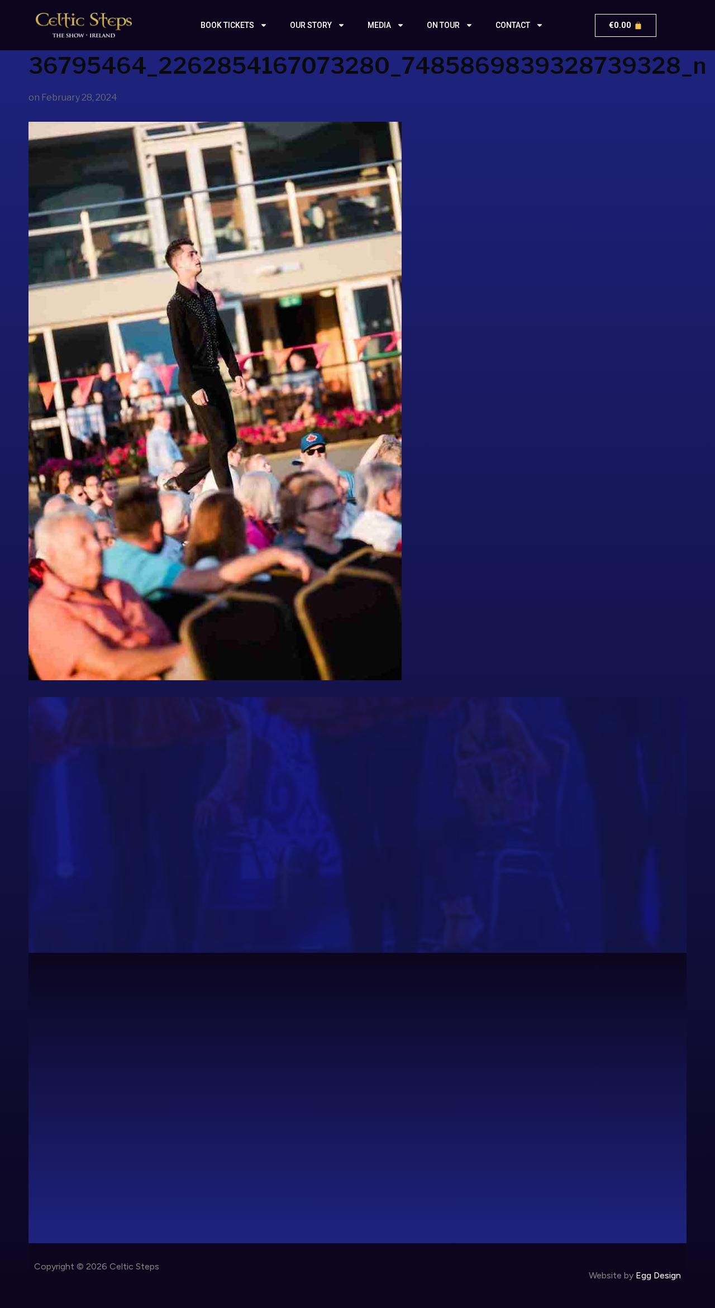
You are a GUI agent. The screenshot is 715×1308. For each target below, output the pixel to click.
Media (379, 25)
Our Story (311, 25)
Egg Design (658, 1275)
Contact (512, 25)
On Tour (443, 25)
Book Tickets (227, 25)
